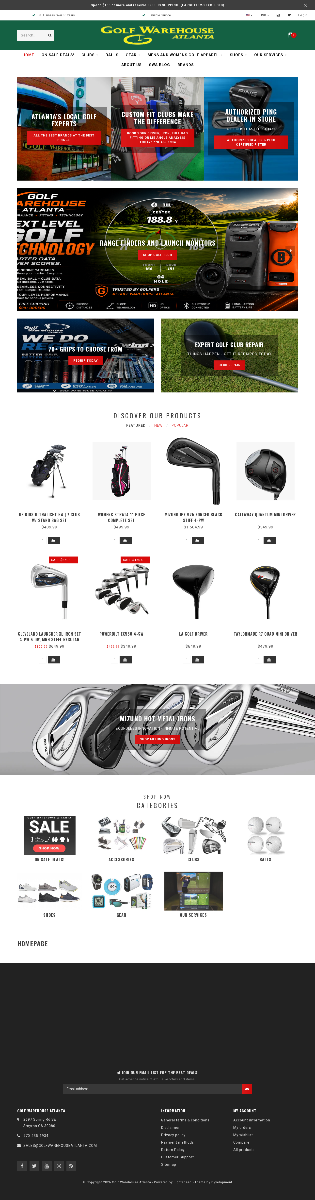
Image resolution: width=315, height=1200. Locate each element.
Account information (251, 1120)
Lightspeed (183, 1182)
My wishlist (243, 1135)
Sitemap (168, 1164)
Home (28, 55)
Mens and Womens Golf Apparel (183, 55)
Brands (185, 65)
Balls (112, 55)
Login (303, 15)
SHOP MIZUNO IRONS (157, 739)
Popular (180, 425)
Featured (135, 425)
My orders (242, 1128)
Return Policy (173, 1150)
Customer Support (177, 1157)
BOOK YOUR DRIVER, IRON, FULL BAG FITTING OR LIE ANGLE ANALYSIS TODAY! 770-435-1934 (157, 137)
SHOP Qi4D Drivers (157, 253)
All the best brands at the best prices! (63, 138)
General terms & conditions (185, 1120)
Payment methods (177, 1142)
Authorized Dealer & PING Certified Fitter (251, 142)
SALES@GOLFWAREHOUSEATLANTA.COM (60, 1146)
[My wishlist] (289, 15)
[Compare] (278, 15)
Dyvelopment (221, 1182)
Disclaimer (170, 1128)
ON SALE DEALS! (58, 55)
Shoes (236, 55)
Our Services (268, 55)
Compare (241, 1142)
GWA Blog (159, 65)
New (158, 425)
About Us (131, 65)
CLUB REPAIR (229, 365)
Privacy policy (173, 1135)
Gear (131, 55)
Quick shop (52, 513)
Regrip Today (85, 360)
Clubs (87, 55)
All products (244, 1150)
